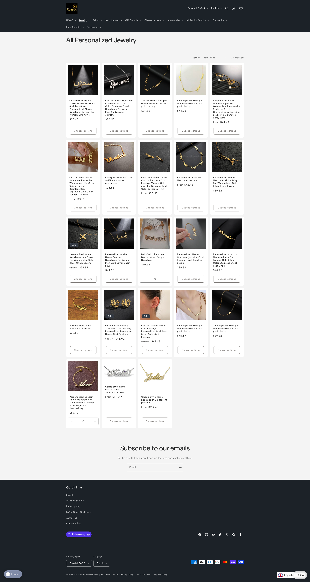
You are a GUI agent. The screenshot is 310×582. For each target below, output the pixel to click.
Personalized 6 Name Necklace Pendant (189, 179)
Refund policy (73, 506)
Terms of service (143, 574)
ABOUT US (72, 517)
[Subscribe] (180, 467)
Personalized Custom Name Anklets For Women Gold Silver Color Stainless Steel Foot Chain (225, 260)
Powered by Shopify (94, 574)
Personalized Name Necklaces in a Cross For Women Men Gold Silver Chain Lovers (81, 258)
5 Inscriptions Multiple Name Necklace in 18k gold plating (190, 328)
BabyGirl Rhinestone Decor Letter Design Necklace (152, 257)
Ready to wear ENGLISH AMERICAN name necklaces (118, 180)
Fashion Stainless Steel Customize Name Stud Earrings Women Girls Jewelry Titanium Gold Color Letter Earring (154, 183)
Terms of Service (75, 500)
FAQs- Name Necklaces (78, 512)
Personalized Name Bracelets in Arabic (80, 327)
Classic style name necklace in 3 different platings (154, 400)
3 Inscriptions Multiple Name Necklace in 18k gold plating (154, 103)
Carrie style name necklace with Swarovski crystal (115, 389)
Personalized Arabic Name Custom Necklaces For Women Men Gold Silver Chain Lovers (117, 260)
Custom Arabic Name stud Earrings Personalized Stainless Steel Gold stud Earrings (154, 331)
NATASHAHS (79, 574)
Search (69, 495)
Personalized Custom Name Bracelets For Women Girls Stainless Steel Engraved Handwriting (81, 402)
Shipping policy (160, 574)
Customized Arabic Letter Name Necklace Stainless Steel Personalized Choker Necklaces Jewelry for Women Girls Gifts (82, 107)
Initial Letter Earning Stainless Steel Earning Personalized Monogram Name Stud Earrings (118, 330)
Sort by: (197, 57)
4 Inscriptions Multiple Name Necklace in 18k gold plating (190, 103)
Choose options (83, 131)
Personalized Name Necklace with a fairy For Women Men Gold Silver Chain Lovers (225, 181)
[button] (70, 20)
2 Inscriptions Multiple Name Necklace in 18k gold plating (226, 328)
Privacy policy (127, 574)
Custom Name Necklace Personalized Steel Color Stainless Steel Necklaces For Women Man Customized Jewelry (119, 107)
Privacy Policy (73, 523)
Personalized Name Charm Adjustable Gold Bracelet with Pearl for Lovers (190, 258)
